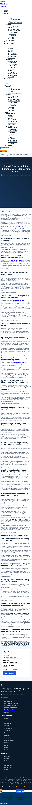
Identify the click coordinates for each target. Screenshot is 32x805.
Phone (5, 657)
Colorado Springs (10, 58)
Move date (6, 662)
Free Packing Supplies (14, 20)
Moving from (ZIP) (8, 665)
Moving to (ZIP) (7, 669)
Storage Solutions (10, 39)
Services (7, 13)
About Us (7, 11)
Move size (6, 651)
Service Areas (9, 43)
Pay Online (7, 78)
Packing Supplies (13, 33)
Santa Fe (11, 77)
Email (5, 660)
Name (5, 655)
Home (6, 10)
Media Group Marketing (23, 787)
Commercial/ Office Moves (14, 23)
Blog (6, 42)
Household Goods (14, 36)
